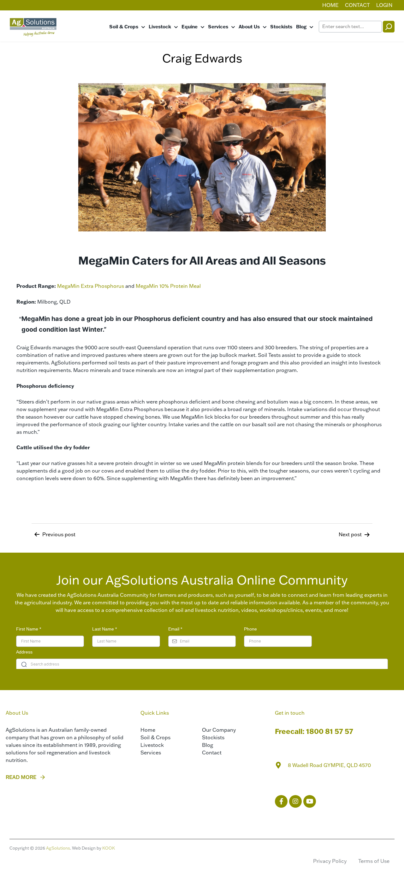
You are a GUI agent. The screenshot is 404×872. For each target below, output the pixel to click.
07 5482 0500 (31, 5)
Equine (189, 26)
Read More (21, 777)
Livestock (160, 26)
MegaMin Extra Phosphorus (90, 286)
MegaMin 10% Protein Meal (168, 286)
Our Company (219, 730)
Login (384, 5)
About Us (249, 26)
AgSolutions (58, 848)
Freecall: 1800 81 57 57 (314, 731)
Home (330, 5)
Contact (357, 5)
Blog (301, 26)
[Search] (389, 26)
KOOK (108, 848)
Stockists (281, 26)
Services (218, 26)
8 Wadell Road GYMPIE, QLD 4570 (329, 765)
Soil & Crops (123, 26)
